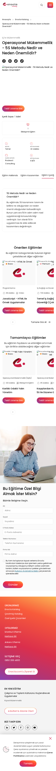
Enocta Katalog (22, 19)
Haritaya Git (11, 636)
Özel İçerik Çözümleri (15, 618)
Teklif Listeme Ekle (13, 108)
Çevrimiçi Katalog (13, 613)
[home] (10, 5)
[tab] (10, 175)
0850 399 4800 (12, 660)
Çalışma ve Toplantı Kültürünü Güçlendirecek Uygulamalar (27, 695)
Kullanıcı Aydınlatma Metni (27, 571)
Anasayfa (6, 19)
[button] (50, 5)
